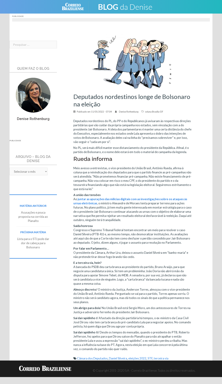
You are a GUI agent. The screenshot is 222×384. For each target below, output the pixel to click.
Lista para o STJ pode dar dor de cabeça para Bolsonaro (33, 243)
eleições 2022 (137, 358)
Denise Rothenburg (128, 111)
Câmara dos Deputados (92, 358)
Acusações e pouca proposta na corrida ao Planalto (33, 217)
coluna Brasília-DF (154, 111)
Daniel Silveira (118, 358)
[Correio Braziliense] (75, 6)
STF (150, 358)
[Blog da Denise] (125, 6)
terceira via (161, 358)
